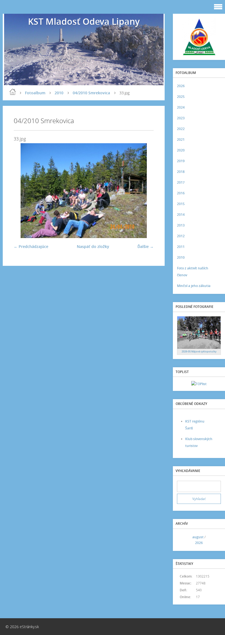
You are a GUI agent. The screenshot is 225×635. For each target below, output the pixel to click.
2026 (181, 86)
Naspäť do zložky (93, 246)
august (198, 537)
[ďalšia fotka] (145, 190)
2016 (181, 193)
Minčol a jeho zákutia (193, 285)
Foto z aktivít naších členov (192, 271)
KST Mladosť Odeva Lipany (84, 21)
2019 (181, 161)
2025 (181, 96)
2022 (181, 128)
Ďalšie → (145, 246)
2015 (181, 203)
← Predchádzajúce (31, 246)
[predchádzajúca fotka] (22, 190)
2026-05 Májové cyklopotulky (199, 351)
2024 (181, 107)
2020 (181, 150)
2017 (181, 182)
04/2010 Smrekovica (91, 92)
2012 (181, 236)
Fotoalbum (35, 92)
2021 (181, 139)
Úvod (13, 92)
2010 (59, 92)
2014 (181, 214)
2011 (181, 246)
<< (183, 539)
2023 (181, 118)
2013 (181, 225)
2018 (181, 171)
